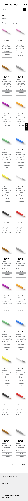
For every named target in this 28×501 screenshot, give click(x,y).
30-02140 (19, 77)
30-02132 (19, 223)
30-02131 (5, 259)
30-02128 (19, 296)
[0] (25, 5)
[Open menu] (2, 5)
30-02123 (5, 405)
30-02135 (5, 186)
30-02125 (5, 368)
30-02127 (5, 332)
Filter (5, 23)
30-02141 (5, 77)
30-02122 (19, 405)
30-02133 (5, 223)
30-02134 (19, 186)
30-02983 (5, 41)
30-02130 (19, 259)
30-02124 (19, 368)
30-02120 (19, 441)
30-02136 (19, 150)
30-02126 (19, 332)
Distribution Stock (7, 55)
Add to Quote (7, 51)
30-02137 (5, 150)
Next (23, 464)
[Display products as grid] (25, 23)
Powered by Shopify (6, 497)
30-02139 (5, 114)
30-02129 (5, 296)
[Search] (24, 9)
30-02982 (19, 41)
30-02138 (19, 114)
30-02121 (5, 441)
